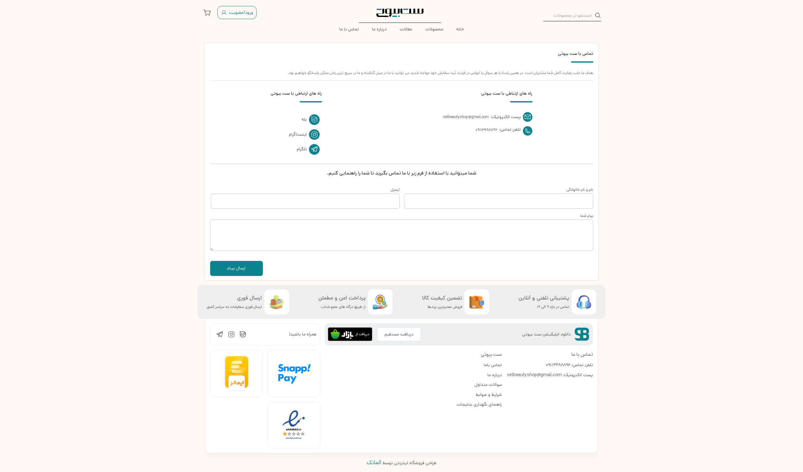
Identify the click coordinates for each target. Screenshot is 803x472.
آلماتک (374, 463)
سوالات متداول (488, 384)
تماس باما (493, 365)
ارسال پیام (236, 268)
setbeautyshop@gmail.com (466, 117)
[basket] (207, 12)
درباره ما (494, 375)
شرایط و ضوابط (489, 395)
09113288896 (486, 129)
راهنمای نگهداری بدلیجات (479, 404)
